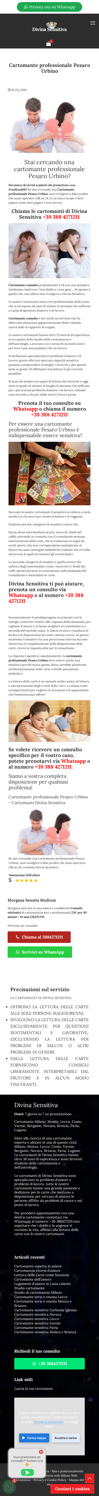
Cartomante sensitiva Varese (37, 1323)
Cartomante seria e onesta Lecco (40, 1297)
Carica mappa (36, 1438)
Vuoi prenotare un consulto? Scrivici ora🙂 (27, 1461)
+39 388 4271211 (61, 217)
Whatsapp (25, 409)
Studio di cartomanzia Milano (38, 1292)
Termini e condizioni (48, 1422)
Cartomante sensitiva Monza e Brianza (45, 1332)
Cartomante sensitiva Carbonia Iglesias (45, 1310)
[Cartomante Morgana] (49, 26)
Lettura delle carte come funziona (41, 1275)
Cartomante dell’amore (32, 1279)
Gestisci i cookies (72, 1488)
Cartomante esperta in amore (38, 1266)
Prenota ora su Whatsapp (51, 6)
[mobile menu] (93, 23)
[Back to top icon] (89, 1478)
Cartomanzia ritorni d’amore (37, 1270)
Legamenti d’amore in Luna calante (42, 1283)
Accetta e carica (66, 1438)
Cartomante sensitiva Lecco (36, 1319)
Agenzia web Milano (56, 1476)
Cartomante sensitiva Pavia (36, 1327)
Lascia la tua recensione (33, 1388)
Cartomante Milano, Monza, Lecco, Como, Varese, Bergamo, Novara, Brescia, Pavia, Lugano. (48, 1125)
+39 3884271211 (61, 1221)
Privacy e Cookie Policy (49, 1480)
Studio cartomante (29, 1288)
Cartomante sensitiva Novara (37, 1314)
